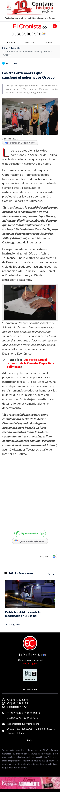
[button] (39, 34)
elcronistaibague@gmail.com (23, 723)
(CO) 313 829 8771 (17, 707)
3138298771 (14, 717)
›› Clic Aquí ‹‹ (30, 663)
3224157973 (31, 717)
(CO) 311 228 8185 (17, 703)
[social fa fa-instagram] (24, 34)
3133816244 (14, 713)
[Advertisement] (30, 491)
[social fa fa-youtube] (29, 34)
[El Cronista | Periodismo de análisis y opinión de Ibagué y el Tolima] (30, 26)
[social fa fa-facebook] (14, 34)
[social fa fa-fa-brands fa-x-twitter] (19, 34)
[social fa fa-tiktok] (34, 34)
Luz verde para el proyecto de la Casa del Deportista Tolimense (30, 363)
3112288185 (31, 713)
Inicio (5, 48)
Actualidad (16, 48)
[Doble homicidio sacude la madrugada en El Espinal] (30, 594)
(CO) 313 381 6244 (17, 699)
